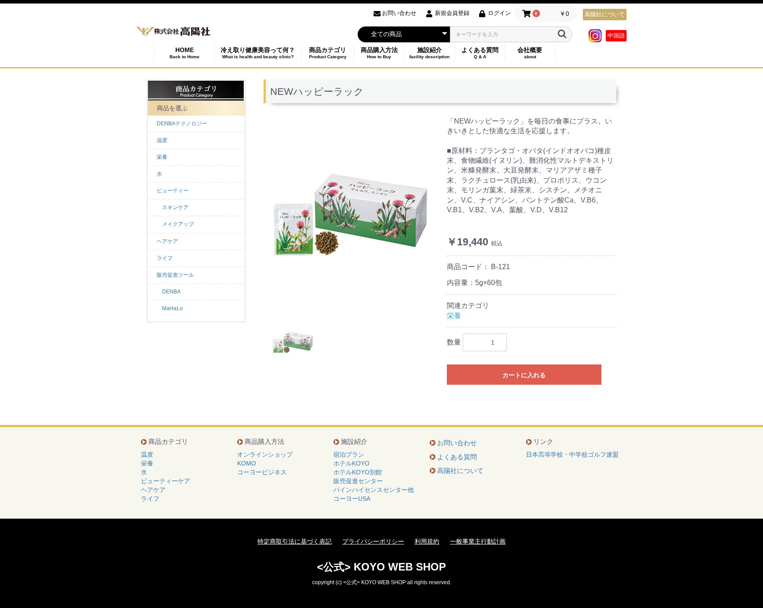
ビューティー (173, 191)
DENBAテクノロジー (182, 123)
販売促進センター (358, 480)
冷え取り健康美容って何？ (258, 52)
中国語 (616, 35)
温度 (162, 140)
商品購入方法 (379, 52)
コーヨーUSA (351, 498)
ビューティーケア (165, 480)
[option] (351, 214)
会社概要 (529, 52)
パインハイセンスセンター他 (373, 489)
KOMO (246, 463)
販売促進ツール (175, 275)
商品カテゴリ (328, 52)
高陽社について (605, 14)
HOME (185, 52)
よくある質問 (480, 52)
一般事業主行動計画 (478, 541)
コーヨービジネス (262, 472)
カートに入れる (524, 375)
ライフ (165, 258)
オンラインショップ (265, 454)
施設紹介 (429, 52)
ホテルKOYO (351, 463)
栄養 (162, 157)
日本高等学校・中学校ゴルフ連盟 (572, 454)
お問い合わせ (457, 443)
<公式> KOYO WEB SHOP (381, 567)
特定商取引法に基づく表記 (294, 541)
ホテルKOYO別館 (357, 472)
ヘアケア (167, 241)
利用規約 (427, 541)
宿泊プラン (348, 454)
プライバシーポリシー (373, 541)
